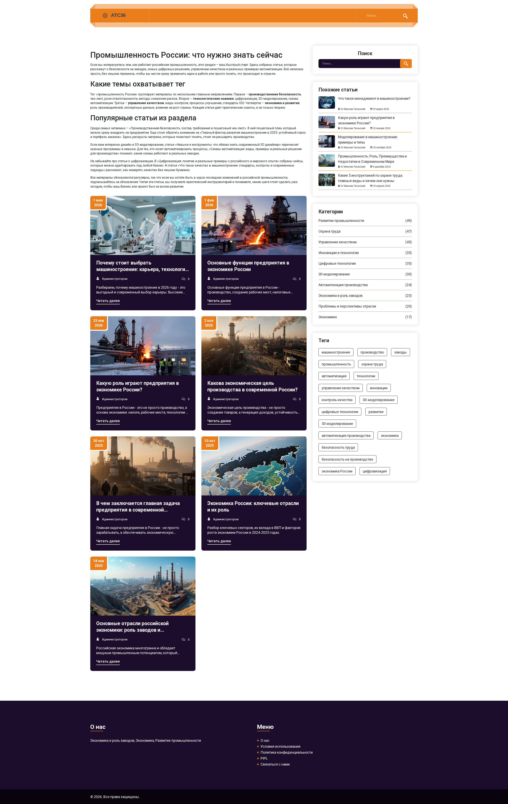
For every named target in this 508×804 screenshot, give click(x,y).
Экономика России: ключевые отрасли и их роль (253, 506)
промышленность (336, 364)
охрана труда (372, 364)
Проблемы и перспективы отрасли (365, 306)
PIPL (264, 758)
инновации (379, 388)
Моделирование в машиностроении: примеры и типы (368, 137)
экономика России (337, 471)
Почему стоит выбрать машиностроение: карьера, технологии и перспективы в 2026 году (142, 266)
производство (372, 352)
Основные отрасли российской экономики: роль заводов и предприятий (132, 627)
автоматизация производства (346, 435)
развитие (376, 412)
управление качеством (341, 388)
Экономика (365, 317)
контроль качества (337, 400)
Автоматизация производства (365, 285)
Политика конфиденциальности (287, 752)
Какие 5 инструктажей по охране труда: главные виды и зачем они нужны (370, 175)
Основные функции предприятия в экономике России (248, 266)
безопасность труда (338, 447)
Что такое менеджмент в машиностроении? (374, 98)
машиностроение (336, 352)
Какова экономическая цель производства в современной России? (252, 386)
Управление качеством (365, 242)
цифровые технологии (340, 412)
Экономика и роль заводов (365, 295)
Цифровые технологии (365, 263)
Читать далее (108, 301)
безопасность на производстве (347, 459)
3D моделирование (365, 274)
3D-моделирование (378, 400)
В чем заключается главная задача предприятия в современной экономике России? (138, 506)
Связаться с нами (275, 764)
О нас (265, 740)
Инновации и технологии (365, 253)
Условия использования (280, 746)
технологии (366, 376)
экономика (390, 435)
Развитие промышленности (365, 220)
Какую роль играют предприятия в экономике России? (137, 386)
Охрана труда (365, 231)
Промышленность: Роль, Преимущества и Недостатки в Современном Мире (372, 156)
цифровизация (375, 471)
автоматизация (334, 376)
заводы (400, 352)
